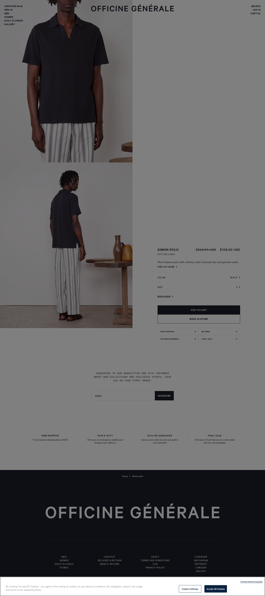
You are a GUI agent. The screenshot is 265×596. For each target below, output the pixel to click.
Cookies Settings (190, 588)
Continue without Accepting (251, 581)
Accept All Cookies (216, 588)
